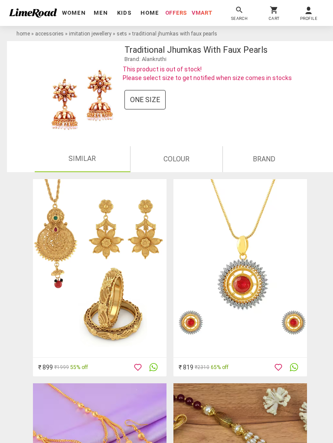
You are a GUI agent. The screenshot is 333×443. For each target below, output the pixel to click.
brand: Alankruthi (145, 59)
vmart (202, 13)
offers (176, 13)
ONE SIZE (145, 100)
